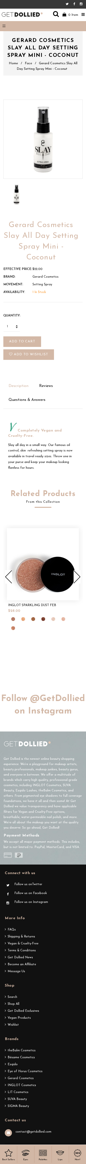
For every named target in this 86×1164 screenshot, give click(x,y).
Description (18, 386)
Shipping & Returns (21, 936)
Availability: (14, 292)
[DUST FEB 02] (23, 619)
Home (13, 63)
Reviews (46, 386)
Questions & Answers (27, 400)
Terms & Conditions (22, 950)
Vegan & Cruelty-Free (23, 943)
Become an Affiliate (22, 964)
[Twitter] (68, 4)
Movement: (13, 284)
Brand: (9, 276)
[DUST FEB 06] (53, 619)
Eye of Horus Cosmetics (25, 1071)
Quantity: (12, 315)
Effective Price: (17, 269)
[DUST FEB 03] (33, 619)
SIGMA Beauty (18, 1106)
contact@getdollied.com (33, 1131)
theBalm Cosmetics (22, 1050)
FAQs (12, 929)
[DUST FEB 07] (63, 619)
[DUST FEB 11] (13, 628)
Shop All (13, 1004)
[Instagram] (81, 4)
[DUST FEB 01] (13, 619)
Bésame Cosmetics (21, 1057)
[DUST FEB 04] (43, 619)
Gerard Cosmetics (21, 1078)
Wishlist (13, 1024)
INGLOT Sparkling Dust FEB (32, 605)
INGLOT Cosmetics (22, 1085)
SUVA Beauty (17, 1099)
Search (12, 997)
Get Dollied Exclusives (23, 1010)
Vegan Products (19, 1017)
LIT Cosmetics (18, 1092)
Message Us (16, 971)
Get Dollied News (20, 957)
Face (28, 63)
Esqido (13, 1064)
